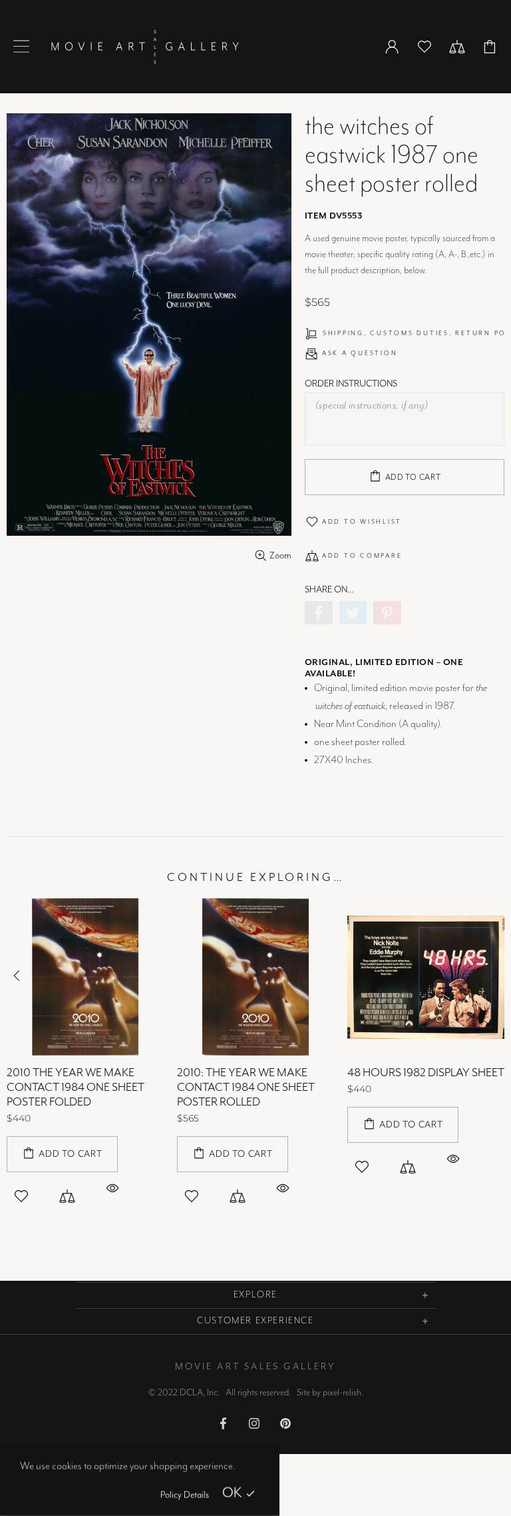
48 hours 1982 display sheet (425, 1073)
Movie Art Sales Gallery (145, 46)
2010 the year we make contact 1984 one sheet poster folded (75, 1087)
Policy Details (184, 1495)
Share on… (329, 589)
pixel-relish (342, 1392)
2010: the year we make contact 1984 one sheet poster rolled (246, 1087)
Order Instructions (351, 384)
